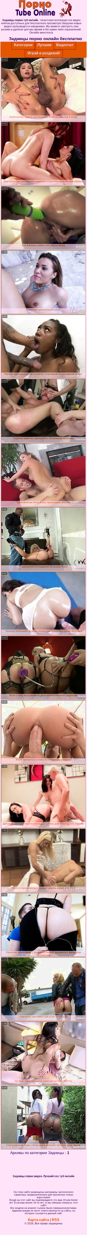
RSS (55, 1220)
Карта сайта (38, 1220)
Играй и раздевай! (44, 53)
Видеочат (64, 45)
